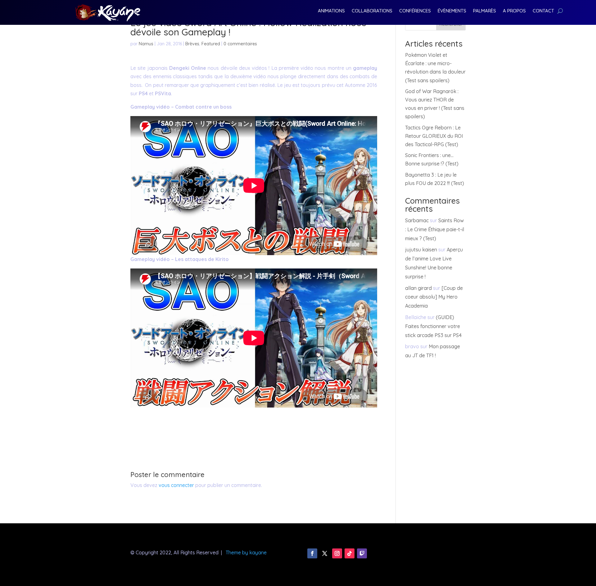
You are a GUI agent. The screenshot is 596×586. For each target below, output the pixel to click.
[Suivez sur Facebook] (312, 553)
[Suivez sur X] (325, 553)
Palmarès (484, 11)
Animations (331, 11)
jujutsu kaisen (421, 249)
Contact (543, 11)
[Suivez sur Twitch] (362, 553)
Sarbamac (417, 220)
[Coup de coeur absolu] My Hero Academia (434, 297)
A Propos (514, 11)
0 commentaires (240, 44)
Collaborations (372, 11)
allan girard (418, 288)
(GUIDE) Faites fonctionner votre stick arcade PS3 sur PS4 (433, 326)
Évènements (452, 11)
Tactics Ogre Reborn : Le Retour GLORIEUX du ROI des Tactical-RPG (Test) (434, 135)
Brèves (192, 44)
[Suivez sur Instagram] (337, 553)
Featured (210, 44)
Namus (146, 44)
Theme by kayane (246, 552)
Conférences (415, 11)
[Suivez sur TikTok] (349, 553)
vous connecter (176, 485)
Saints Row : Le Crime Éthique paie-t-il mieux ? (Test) (434, 229)
